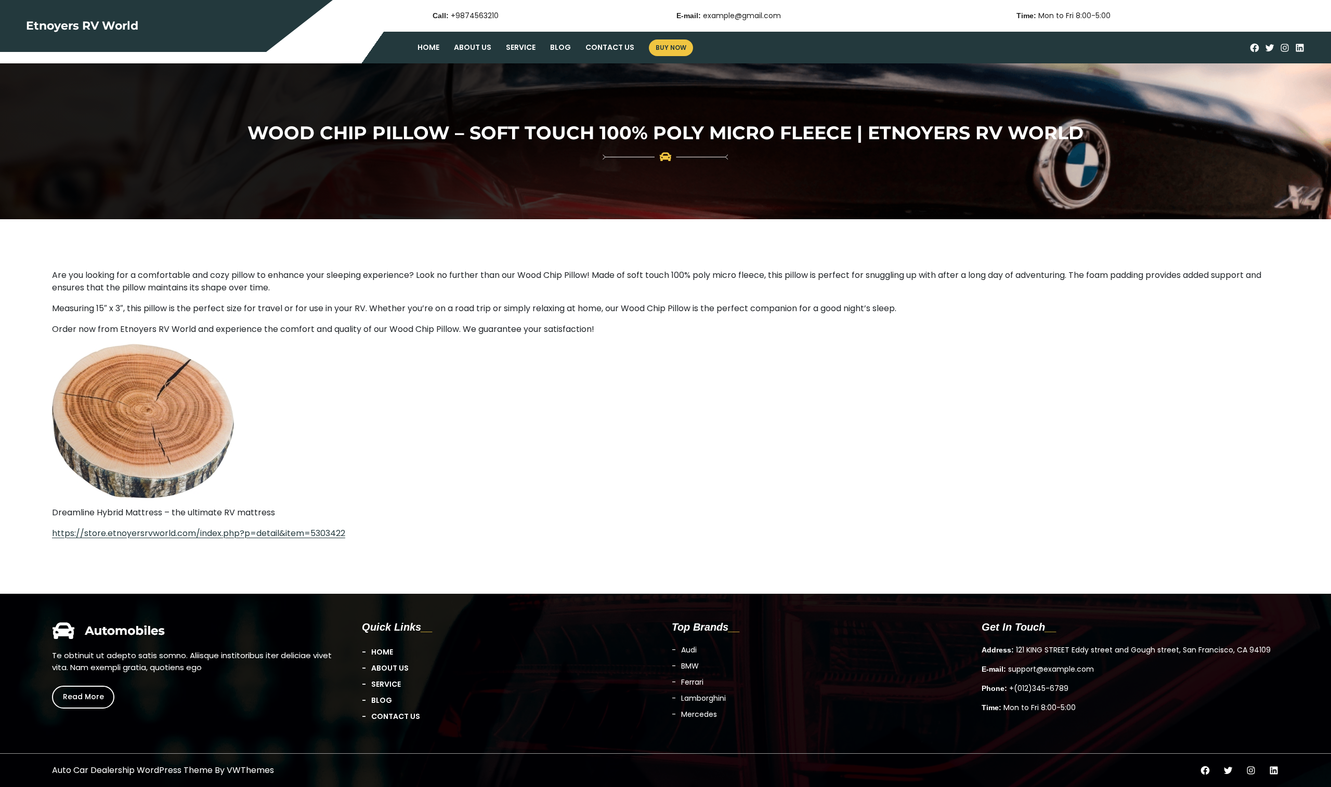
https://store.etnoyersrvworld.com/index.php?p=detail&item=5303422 (198, 533)
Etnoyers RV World (82, 26)
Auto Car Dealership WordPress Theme (132, 770)
